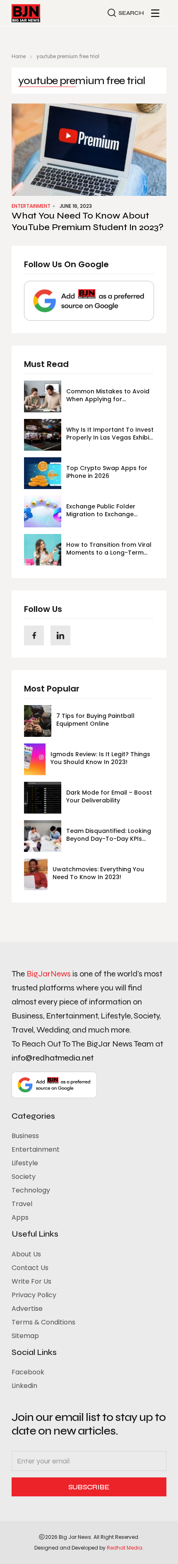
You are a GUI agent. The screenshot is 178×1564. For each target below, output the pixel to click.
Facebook (28, 1372)
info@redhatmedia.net (53, 1058)
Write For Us (31, 1281)
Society (24, 1176)
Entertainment (31, 205)
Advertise (27, 1308)
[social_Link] (34, 635)
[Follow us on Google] (89, 301)
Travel (22, 1204)
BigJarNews (48, 974)
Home (19, 56)
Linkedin (24, 1385)
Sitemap (25, 1336)
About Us (26, 1254)
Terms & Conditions (43, 1322)
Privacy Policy (34, 1295)
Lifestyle (25, 1163)
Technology (31, 1190)
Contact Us (30, 1267)
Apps (20, 1217)
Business (25, 1136)
